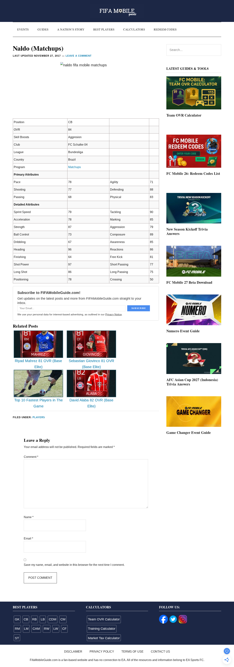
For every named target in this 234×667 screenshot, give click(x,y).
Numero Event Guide (183, 331)
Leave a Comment (79, 55)
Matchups (74, 167)
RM (17, 628)
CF (64, 628)
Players (39, 417)
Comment (31, 456)
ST (17, 638)
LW (55, 628)
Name (28, 517)
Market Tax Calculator (104, 638)
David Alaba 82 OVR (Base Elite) (91, 403)
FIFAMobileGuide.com (117, 11)
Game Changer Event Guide (188, 432)
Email (28, 538)
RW (46, 628)
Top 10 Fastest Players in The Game (38, 403)
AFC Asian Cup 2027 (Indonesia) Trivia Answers (192, 382)
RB (34, 619)
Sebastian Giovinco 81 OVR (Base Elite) (91, 364)
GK (17, 619)
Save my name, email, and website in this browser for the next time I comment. (74, 564)
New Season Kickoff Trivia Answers (187, 231)
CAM (36, 628)
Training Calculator (101, 628)
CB (26, 619)
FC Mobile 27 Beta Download (189, 282)
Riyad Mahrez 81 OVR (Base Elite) (38, 364)
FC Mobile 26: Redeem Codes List (193, 173)
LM (26, 628)
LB (43, 619)
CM (62, 619)
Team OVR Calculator (183, 115)
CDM (52, 619)
